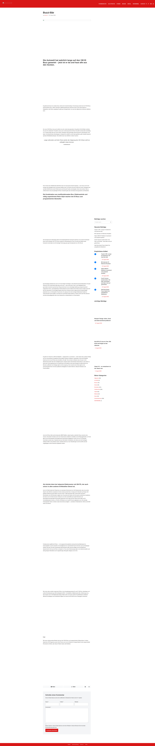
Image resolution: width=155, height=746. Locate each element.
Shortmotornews (97, 398)
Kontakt (143, 3)
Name (47, 701)
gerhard (46, 15)
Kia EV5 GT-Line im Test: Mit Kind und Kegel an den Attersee (102, 343)
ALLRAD (96, 380)
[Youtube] (151, 4)
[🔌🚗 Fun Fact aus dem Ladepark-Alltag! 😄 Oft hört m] (103, 159)
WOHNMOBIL (136, 3)
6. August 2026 (98, 348)
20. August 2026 (105, 259)
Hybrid (118, 3)
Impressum (81, 744)
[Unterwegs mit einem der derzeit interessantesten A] (103, 189)
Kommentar (48, 707)
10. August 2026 (98, 323)
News (95, 396)
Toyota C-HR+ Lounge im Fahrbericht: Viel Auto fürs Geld (106, 256)
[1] (96, 257)
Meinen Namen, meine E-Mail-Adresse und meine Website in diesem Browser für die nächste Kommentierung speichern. (65, 726)
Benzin (124, 3)
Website (76, 701)
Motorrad (96, 393)
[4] (96, 282)
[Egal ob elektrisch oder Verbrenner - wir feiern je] (103, 81)
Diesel (129, 3)
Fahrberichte (102, 3)
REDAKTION (69, 744)
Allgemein (96, 378)
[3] (96, 272)
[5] (96, 293)
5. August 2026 (98, 371)
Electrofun (111, 3)
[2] (96, 265)
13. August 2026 (105, 296)
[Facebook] (148, 4)
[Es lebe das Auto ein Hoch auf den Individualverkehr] (7, 4)
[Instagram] (153, 4)
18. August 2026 (105, 266)
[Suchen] (146, 3)
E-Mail (61, 701)
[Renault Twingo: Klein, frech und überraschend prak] (103, 66)
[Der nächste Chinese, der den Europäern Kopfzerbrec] (103, 177)
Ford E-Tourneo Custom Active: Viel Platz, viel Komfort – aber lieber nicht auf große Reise (103, 241)
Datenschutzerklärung (75, 744)
